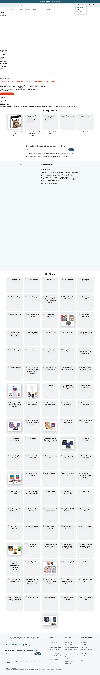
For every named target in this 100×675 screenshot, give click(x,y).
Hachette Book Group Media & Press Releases (56, 658)
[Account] (90, 5)
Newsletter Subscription (55, 647)
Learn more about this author (48, 183)
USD (81, 9)
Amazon (3, 81)
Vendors (67, 659)
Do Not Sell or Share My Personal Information (86, 650)
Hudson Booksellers (38, 81)
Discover (28, 9)
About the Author (4, 104)
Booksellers (68, 663)
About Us (49, 9)
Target (47, 81)
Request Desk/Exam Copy (7, 94)
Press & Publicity (54, 662)
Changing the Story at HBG (56, 653)
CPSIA (82, 658)
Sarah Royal (4, 50)
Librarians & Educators (70, 644)
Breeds (8, 100)
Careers (67, 652)
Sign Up (71, 149)
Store (34, 9)
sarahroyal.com (55, 180)
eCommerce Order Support (71, 647)
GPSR (82, 660)
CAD (81, 12)
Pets (1, 100)
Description (3, 83)
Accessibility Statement (55, 655)
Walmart (52, 81)
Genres (13, 9)
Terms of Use (84, 640)
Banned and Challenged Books (55, 650)
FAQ (66, 656)
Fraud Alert (83, 655)
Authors (20, 9)
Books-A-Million (20, 81)
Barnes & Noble (11, 81)
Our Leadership (53, 642)
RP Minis (2, 58)
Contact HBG (68, 654)
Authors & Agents (69, 640)
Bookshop (29, 81)
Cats (4, 100)
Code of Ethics (84, 647)
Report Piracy (84, 653)
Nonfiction (2, 97)
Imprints (41, 9)
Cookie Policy (84, 644)
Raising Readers (69, 661)
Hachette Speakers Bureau (71, 649)
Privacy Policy (84, 642)
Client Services (68, 642)
